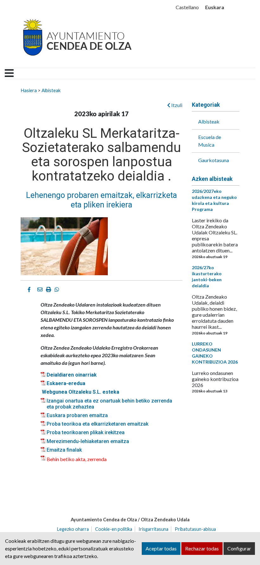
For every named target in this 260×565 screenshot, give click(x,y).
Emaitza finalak (64, 450)
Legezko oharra (73, 529)
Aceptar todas (161, 548)
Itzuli (176, 105)
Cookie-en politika (113, 529)
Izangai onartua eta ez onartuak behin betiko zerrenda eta (109, 404)
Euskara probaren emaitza (77, 415)
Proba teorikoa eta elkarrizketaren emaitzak (97, 424)
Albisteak (51, 90)
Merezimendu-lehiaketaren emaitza (88, 441)
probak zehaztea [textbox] (74, 407)
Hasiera (29, 90)
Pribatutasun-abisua (195, 529)
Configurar (239, 548)
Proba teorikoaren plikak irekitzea (86, 432)
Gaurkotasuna (213, 160)
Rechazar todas (202, 548)
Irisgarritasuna (153, 529)
